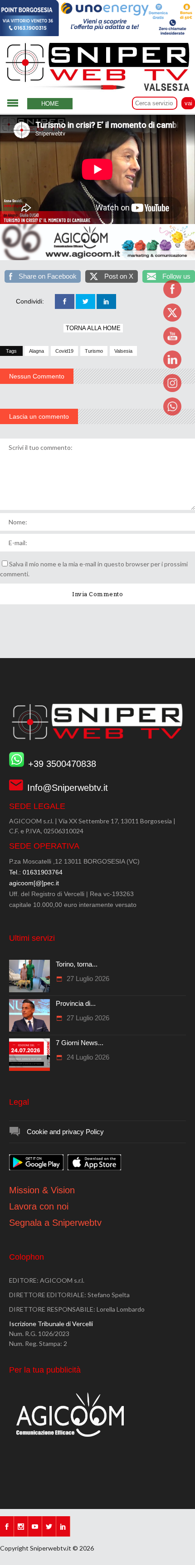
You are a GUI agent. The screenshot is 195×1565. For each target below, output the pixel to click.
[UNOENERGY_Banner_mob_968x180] (97, 33)
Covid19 (64, 351)
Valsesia (123, 351)
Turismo (94, 351)
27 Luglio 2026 (87, 978)
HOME (50, 103)
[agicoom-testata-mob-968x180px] (97, 258)
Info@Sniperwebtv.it (67, 788)
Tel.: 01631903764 (36, 872)
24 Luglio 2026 (87, 1057)
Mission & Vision (42, 1190)
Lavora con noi (38, 1206)
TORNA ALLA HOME (93, 328)
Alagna (36, 351)
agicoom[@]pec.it (34, 883)
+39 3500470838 (62, 764)
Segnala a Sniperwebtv (55, 1223)
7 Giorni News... (79, 1042)
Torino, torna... (77, 964)
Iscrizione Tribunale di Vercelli (51, 1323)
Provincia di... (76, 1003)
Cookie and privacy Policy (65, 1131)
